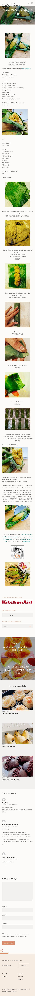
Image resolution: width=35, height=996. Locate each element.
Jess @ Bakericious (8, 857)
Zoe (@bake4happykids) (10, 824)
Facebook (20, 976)
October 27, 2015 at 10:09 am (10, 859)
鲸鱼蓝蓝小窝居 (26, 68)
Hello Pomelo (12, 991)
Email (4, 915)
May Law (5, 803)
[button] (32, 3)
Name (4, 906)
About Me (4, 973)
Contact (4, 976)
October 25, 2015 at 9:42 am (9, 804)
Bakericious (26, 541)
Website (4, 923)
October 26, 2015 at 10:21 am (10, 826)
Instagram (20, 973)
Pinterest (20, 979)
